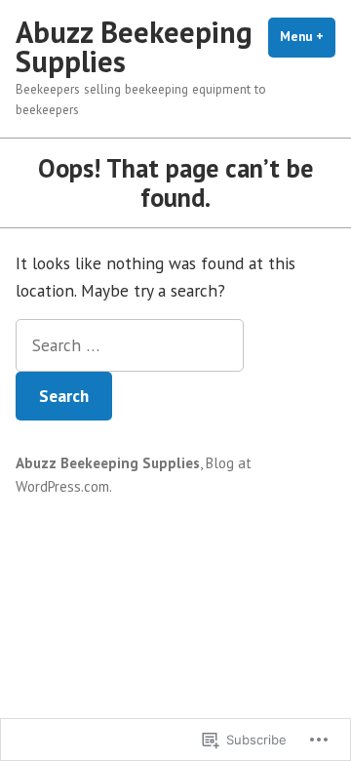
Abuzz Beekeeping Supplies (134, 46)
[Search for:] (130, 345)
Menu (307, 36)
